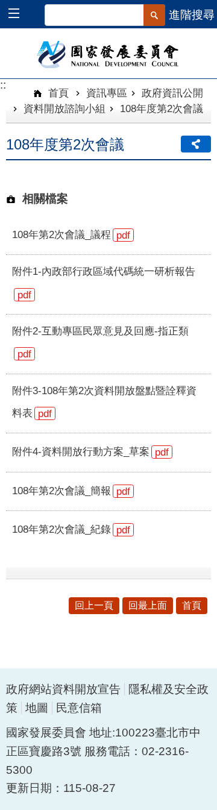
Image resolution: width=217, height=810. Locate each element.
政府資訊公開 (172, 93)
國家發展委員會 (108, 53)
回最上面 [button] (147, 605)
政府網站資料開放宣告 (63, 689)
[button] (19, 14)
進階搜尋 (192, 14)
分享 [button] (196, 144)
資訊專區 (106, 93)
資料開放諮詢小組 (64, 108)
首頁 (57, 93)
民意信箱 (79, 708)
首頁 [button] (191, 605)
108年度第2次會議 (161, 108)
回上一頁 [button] (94, 605)
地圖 (36, 708)
